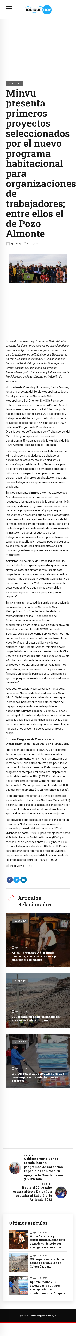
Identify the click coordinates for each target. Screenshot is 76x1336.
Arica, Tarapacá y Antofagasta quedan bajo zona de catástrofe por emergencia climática (35, 956)
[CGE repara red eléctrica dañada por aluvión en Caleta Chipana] (38, 1000)
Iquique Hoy (14, 83)
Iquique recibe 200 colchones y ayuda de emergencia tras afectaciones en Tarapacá (38, 1077)
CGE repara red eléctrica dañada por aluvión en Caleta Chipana (36, 1018)
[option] (38, 268)
